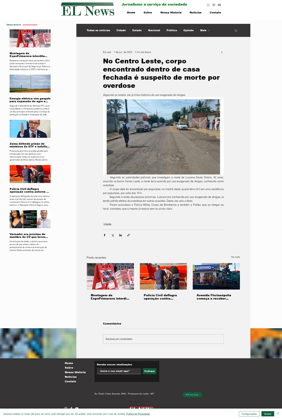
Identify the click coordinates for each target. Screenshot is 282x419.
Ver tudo (235, 256)
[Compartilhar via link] (128, 235)
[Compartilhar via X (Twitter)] (112, 235)
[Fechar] (278, 413)
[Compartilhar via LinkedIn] (120, 235)
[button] (235, 30)
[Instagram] (208, 5)
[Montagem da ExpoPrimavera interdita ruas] (110, 276)
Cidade (121, 30)
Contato (70, 381)
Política (172, 30)
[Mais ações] (222, 52)
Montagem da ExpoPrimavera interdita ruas (110, 297)
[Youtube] (219, 5)
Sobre (69, 367)
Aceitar (267, 413)
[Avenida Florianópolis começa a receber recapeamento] (216, 276)
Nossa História (75, 372)
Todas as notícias (98, 30)
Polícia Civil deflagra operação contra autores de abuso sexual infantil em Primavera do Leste (160, 297)
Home (69, 363)
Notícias (71, 376)
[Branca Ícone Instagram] (66, 408)
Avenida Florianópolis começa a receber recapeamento (214, 297)
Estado (137, 30)
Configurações (249, 413)
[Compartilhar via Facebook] (104, 235)
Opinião (188, 30)
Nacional (154, 30)
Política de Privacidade (138, 413)
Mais (203, 30)
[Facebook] (214, 5)
